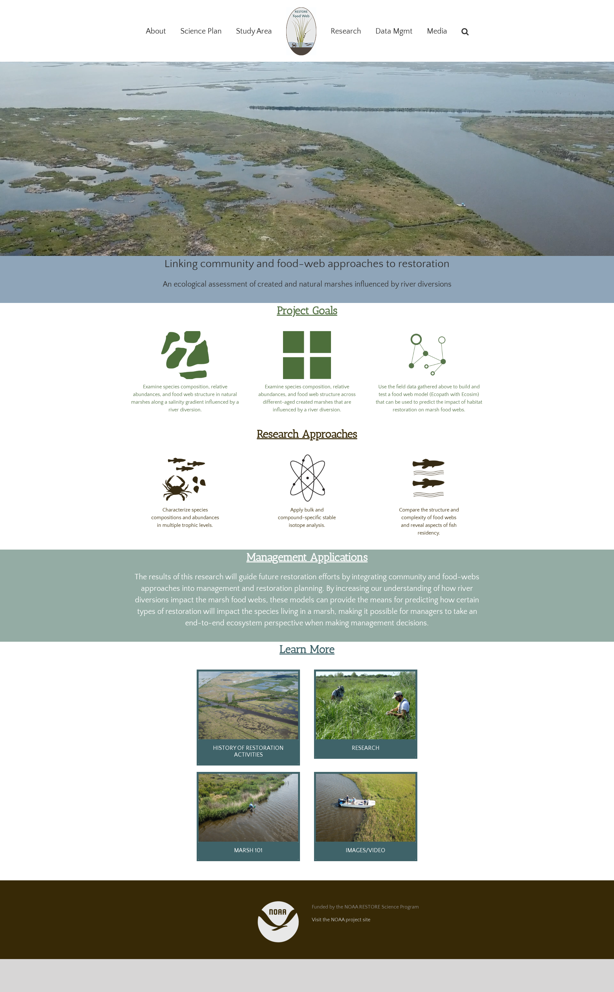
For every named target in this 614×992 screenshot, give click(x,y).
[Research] (365, 674)
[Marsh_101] (248, 776)
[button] (438, 31)
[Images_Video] (365, 776)
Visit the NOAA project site (341, 920)
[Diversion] (248, 674)
